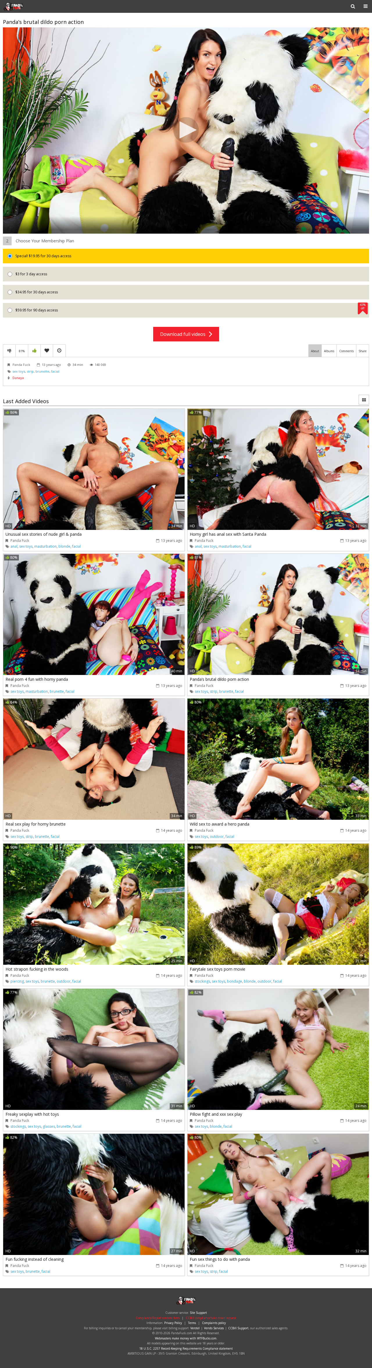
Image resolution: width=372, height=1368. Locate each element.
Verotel (195, 1328)
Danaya (18, 378)
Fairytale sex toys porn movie (217, 969)
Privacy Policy (173, 1323)
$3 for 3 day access (31, 274)
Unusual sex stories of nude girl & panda (44, 534)
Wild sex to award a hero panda (219, 824)
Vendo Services (214, 1328)
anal (13, 546)
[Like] (34, 350)
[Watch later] (59, 350)
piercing (17, 981)
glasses (49, 1126)
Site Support (198, 1313)
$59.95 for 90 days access (190, 308)
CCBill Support (238, 1328)
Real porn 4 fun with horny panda (37, 679)
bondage (234, 981)
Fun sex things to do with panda (220, 1259)
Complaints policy (214, 1323)
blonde (64, 546)
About (315, 351)
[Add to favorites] (46, 350)
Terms (192, 1323)
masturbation (45, 546)
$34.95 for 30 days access (36, 292)
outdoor (217, 836)
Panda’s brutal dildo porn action (219, 679)
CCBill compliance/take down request (211, 1318)
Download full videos (184, 334)
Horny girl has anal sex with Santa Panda (228, 534)
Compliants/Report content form (158, 1318)
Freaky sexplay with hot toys (32, 1114)
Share (362, 351)
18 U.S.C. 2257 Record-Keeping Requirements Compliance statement (186, 1348)
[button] (186, 130)
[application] (186, 130)
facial (55, 371)
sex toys (18, 371)
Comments (346, 351)
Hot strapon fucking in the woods (37, 969)
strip (30, 371)
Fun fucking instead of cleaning (35, 1259)
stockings (202, 981)
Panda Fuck (21, 6)
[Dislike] (9, 350)
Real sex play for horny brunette (36, 824)
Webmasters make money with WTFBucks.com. (186, 1338)
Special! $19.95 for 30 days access (43, 255)
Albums (329, 351)
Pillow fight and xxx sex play (216, 1114)
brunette (42, 371)
